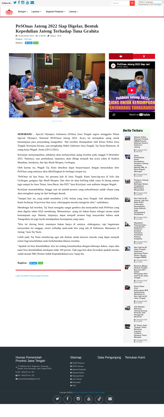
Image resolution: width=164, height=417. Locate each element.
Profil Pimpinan (78, 363)
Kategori (22, 11)
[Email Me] (32, 3)
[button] (16, 99)
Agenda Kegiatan (79, 369)
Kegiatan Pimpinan (54, 11)
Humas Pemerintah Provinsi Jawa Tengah (89, 392)
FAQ (74, 385)
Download (76, 382)
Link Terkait (76, 379)
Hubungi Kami (78, 376)
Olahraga (28, 39)
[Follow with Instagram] (22, 3)
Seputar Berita (78, 373)
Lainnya (73, 11)
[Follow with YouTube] (27, 3)
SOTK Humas (77, 366)
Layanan (36, 11)
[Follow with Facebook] (19, 3)
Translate (157, 4)
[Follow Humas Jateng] (15, 3)
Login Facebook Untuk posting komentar (32, 276)
